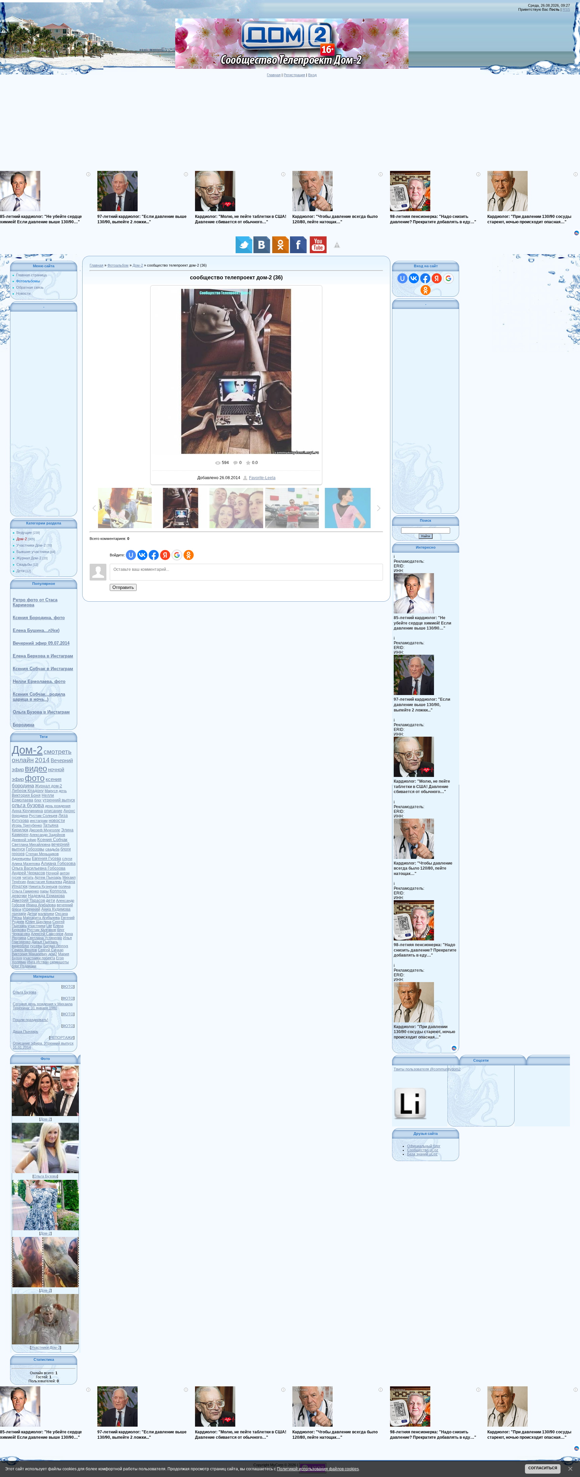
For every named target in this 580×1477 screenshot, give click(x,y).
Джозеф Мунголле (44, 830)
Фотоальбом (118, 265)
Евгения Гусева (46, 858)
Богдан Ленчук (55, 946)
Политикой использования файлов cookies (318, 1469)
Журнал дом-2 (48, 786)
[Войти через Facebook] (154, 555)
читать (28, 877)
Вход (312, 75)
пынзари (19, 914)
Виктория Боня (26, 795)
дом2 (52, 954)
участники (36, 926)
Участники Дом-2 (31, 545)
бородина (20, 816)
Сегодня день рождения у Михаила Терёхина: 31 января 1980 (42, 1006)
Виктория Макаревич (29, 954)
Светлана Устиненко (44, 938)
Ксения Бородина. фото (39, 617)
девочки (19, 895)
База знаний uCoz (422, 1154)
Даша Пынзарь (25, 1031)
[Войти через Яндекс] (165, 555)
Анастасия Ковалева (44, 882)
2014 (42, 760)
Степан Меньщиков (42, 854)
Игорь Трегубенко (27, 825)
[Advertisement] (201, 124)
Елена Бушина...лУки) (36, 630)
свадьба (52, 849)
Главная (274, 75)
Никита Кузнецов (43, 886)
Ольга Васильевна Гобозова (38, 868)
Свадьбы (24, 564)
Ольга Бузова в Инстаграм (41, 711)
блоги (16, 909)
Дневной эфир (24, 840)
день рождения (57, 806)
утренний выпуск (59, 800)
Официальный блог (423, 1146)
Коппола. (58, 891)
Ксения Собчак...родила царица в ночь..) (39, 697)
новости (57, 820)
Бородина (23, 724)
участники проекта (39, 958)
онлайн (23, 760)
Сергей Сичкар (50, 950)
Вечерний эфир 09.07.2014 (41, 643)
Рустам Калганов (41, 930)
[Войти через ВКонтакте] (142, 555)
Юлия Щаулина (38, 922)
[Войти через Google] (177, 555)
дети (50, 900)
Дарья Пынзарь (45, 942)
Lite (49, 926)
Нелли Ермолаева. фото (39, 681)
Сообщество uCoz (422, 1150)
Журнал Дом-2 (28, 558)
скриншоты (59, 962)
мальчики (46, 914)
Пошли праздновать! (30, 1020)
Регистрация (294, 75)
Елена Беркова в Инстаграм (43, 655)
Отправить (123, 587)
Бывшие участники (32, 552)
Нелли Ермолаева (33, 797)
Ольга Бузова (24, 992)
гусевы (36, 946)
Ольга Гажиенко (25, 891)
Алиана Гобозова (58, 863)
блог (38, 800)
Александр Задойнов (47, 835)
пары (44, 891)
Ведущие (24, 532)
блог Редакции (24, 966)
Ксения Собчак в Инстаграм (43, 668)
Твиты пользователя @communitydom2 (427, 1069)
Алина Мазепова (26, 864)
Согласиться (542, 1468)
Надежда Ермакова (46, 895)
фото (35, 778)
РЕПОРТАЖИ (62, 1037)
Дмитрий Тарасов (28, 900)
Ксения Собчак (52, 839)
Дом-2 (21, 539)
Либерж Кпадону (28, 790)
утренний (31, 909)
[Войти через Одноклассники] (189, 555)
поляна (64, 886)
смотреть (57, 751)
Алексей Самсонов (47, 934)
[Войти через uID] (131, 555)
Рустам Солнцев (43, 816)
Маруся (51, 791)
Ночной (52, 873)
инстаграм (39, 821)
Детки (32, 914)
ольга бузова (28, 805)
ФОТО (68, 986)
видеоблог (20, 946)
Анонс (69, 811)
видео (36, 768)
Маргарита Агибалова (41, 918)
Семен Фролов (24, 950)
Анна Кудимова (55, 909)
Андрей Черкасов (28, 873)
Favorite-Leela (262, 477)
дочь (63, 791)
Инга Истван (38, 962)
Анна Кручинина (27, 811)
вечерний (65, 905)
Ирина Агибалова (41, 905)
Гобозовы (35, 849)
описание (53, 811)
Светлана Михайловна (31, 844)
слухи (67, 859)
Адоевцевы (21, 859)
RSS (566, 9)
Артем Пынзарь (48, 877)
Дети (20, 571)
